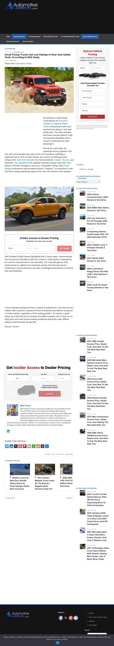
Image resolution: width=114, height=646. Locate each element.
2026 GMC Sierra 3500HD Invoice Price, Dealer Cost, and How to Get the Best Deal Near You (97, 438)
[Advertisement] (74, 18)
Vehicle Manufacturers (90, 36)
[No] (111, 640)
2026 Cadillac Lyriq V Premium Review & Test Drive (97, 247)
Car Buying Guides (34, 36)
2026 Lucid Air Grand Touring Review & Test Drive (97, 287)
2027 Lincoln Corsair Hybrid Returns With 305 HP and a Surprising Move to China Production (97, 500)
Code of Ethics (93, 625)
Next (69, 476)
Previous (8, 476)
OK (58, 643)
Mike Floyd (13, 60)
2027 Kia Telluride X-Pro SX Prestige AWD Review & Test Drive (97, 221)
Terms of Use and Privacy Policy (98, 617)
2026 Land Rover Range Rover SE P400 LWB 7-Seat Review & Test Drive (97, 272)
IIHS (53, 454)
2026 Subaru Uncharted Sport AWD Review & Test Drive (97, 197)
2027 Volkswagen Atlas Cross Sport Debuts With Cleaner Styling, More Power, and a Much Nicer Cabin (98, 553)
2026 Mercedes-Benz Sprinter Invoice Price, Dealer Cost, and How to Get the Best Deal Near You (97, 366)
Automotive (20, 63)
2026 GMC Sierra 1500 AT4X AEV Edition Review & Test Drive (69, 481)
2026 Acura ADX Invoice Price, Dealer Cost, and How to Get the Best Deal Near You (97, 384)
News (28, 63)
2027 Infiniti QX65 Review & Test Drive (96, 259)
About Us (91, 613)
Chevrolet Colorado (25, 159)
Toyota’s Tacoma (61, 159)
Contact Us (92, 621)
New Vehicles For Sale (51, 36)
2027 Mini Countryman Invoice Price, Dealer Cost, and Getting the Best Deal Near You (97, 420)
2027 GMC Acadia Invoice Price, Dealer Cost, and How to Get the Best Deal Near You (97, 347)
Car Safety (47, 454)
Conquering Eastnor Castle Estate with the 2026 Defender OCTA (98, 234)
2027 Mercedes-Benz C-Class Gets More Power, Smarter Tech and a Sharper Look (97, 536)
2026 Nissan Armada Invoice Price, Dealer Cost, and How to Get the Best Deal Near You (97, 403)
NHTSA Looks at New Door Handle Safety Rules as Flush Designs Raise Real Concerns (19, 483)
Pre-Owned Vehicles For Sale (70, 36)
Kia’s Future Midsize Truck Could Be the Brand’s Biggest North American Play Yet (44, 483)
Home (8, 36)
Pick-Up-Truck (60, 454)
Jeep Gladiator (20, 162)
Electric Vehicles (28, 41)
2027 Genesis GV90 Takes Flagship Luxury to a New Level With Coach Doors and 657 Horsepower (98, 519)
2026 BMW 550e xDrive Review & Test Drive (98, 209)
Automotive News (19, 36)
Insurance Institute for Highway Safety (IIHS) (55, 123)
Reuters (15, 326)
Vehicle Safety (69, 454)
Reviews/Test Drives (12, 41)
